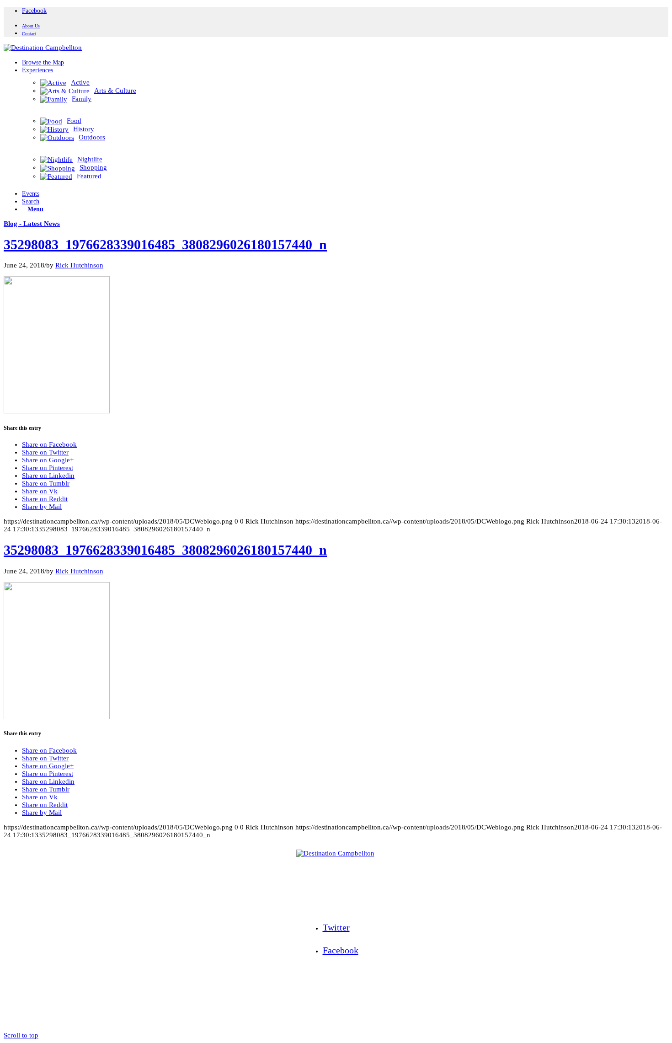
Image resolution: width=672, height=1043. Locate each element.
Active (80, 82)
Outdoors (92, 137)
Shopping (93, 167)
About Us (31, 25)
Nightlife (89, 159)
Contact (29, 33)
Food (74, 120)
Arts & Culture (115, 90)
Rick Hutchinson (79, 265)
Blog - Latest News (32, 223)
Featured (89, 176)
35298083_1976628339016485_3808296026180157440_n (165, 244)
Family (81, 98)
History (83, 129)
